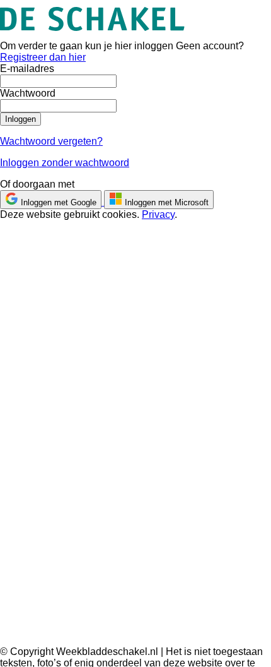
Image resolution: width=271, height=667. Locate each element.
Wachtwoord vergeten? (51, 141)
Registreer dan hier (43, 57)
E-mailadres (27, 68)
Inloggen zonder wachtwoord (64, 162)
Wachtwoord (27, 93)
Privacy (158, 214)
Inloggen (20, 119)
